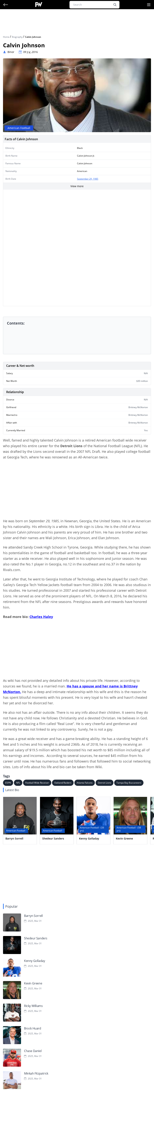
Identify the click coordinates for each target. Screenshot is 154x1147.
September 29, (85, 178)
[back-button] (5, 4)
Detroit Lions (104, 782)
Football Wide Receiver (37, 782)
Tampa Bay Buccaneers (128, 782)
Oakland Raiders (62, 782)
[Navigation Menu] (148, 4)
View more (77, 186)
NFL (18, 782)
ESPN (8, 782)
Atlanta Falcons (85, 782)
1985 (95, 178)
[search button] (114, 4)
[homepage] (38, 4)
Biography (17, 36)
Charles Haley (41, 616)
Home (6, 36)
